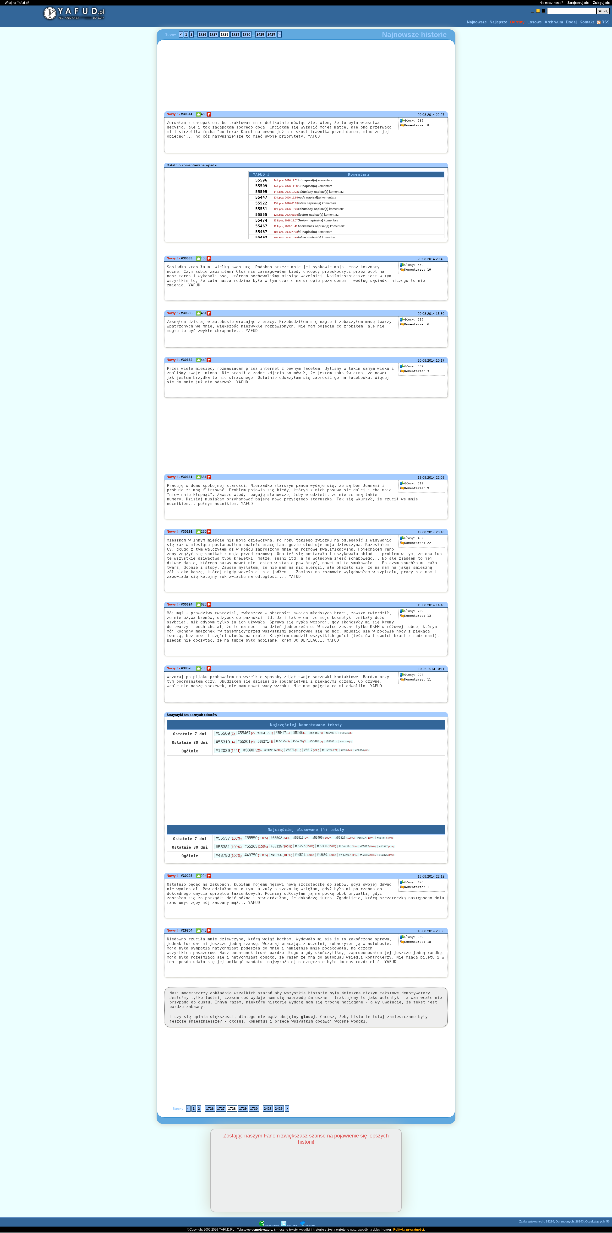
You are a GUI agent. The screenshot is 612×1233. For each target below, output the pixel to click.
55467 (261, 226)
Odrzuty (517, 22)
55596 (261, 180)
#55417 (265, 733)
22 (417, 543)
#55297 (304, 846)
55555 (261, 214)
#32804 (362, 750)
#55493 (331, 732)
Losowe (534, 22)
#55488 (316, 741)
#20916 (273, 750)
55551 (261, 209)
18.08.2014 (426, 876)
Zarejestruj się (578, 3)
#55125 (283, 741)
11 (417, 679)
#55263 (256, 846)
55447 (261, 197)
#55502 (280, 838)
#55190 (346, 741)
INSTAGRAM (272, 1225)
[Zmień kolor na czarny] (543, 11)
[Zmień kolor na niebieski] (532, 11)
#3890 (252, 750)
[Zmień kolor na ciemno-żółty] (538, 11)
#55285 (331, 741)
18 (417, 942)
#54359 (348, 855)
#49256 (281, 855)
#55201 (246, 742)
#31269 (330, 750)
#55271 (265, 741)
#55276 (299, 741)
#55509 (225, 733)
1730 (246, 34)
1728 (224, 34)
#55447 (283, 732)
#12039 (228, 750)
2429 (271, 34)
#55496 (299, 732)
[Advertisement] (57, 616)
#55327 (345, 837)
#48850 (326, 855)
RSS (605, 22)
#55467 (246, 733)
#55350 (326, 846)
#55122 (368, 846)
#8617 (311, 750)
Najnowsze (477, 22)
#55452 (316, 732)
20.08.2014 (426, 115)
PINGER (310, 1225)
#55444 (385, 837)
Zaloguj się (601, 3)
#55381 (229, 846)
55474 (261, 220)
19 (417, 269)
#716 (346, 750)
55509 (261, 186)
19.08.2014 (426, 477)
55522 (261, 203)
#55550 (256, 838)
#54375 (386, 855)
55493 (261, 237)
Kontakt (586, 22)
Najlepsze (498, 22)
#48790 (229, 855)
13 (417, 615)
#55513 (301, 837)
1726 (202, 34)
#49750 (256, 855)
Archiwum (554, 22)
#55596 (346, 733)
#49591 (304, 855)
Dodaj (571, 22)
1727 (213, 34)
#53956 (368, 854)
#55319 (225, 742)
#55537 (229, 838)
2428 (260, 34)
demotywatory (261, 1229)
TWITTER (292, 1225)
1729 (235, 34)
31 (417, 371)
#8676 (293, 750)
